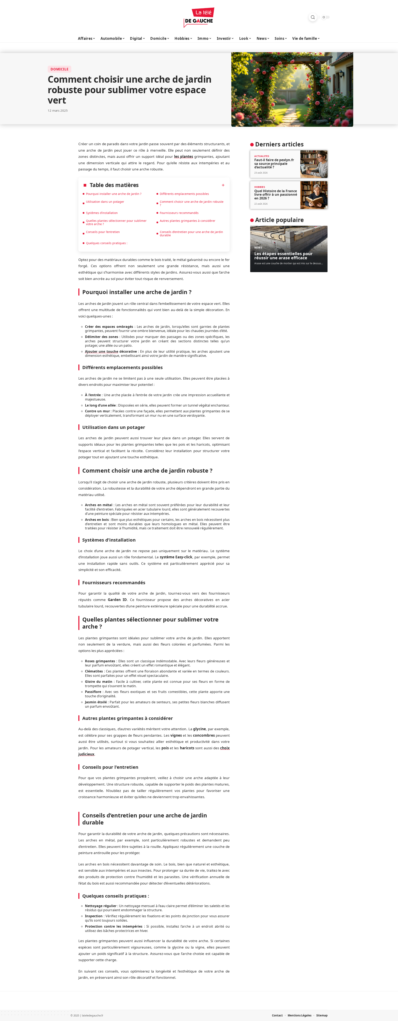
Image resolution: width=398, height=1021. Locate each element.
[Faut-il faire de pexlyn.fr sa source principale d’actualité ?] (314, 164)
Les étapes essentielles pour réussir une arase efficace (283, 256)
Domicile (59, 69)
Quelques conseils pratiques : (106, 243)
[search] (313, 17)
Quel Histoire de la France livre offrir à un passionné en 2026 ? (275, 194)
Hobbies (259, 186)
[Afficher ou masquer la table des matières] (182, 185)
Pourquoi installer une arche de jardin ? (113, 194)
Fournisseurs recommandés (179, 213)
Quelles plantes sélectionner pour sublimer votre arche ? (116, 222)
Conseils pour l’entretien (103, 232)
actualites (261, 156)
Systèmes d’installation (102, 213)
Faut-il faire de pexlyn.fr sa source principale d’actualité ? (274, 163)
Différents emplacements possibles (184, 194)
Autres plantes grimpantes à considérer (187, 221)
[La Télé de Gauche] (199, 17)
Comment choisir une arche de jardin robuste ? (191, 203)
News (258, 247)
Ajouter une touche (101, 351)
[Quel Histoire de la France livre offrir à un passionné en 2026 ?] (314, 195)
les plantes (183, 156)
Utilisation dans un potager (105, 202)
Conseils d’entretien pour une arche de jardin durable (191, 233)
